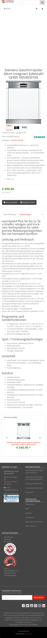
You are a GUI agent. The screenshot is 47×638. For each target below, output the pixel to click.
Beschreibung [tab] (10, 214)
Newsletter (29, 492)
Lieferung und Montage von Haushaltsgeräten (34, 478)
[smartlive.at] (8, 1)
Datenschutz (30, 504)
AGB (27, 509)
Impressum (29, 517)
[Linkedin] (43, 605)
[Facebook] (23, 605)
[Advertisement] (23, 37)
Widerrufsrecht (31, 526)
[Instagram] (39, 605)
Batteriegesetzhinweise (34, 522)
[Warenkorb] (36, 9)
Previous (7, 438)
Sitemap (28, 513)
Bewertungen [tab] (25, 214)
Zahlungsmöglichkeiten (34, 483)
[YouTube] (31, 605)
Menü (8, 8)
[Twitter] (27, 605)
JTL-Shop (28, 634)
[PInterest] (35, 605)
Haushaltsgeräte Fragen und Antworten (34, 471)
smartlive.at (9, 471)
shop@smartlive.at (11, 490)
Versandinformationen (33, 488)
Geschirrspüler (17, 140)
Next (40, 438)
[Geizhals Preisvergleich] (12, 498)
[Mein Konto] (42, 9)
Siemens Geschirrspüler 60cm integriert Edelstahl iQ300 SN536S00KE (23, 443)
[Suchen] (42, 2)
